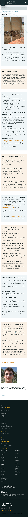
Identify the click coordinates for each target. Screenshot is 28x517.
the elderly (9, 140)
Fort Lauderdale (4, 478)
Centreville (3, 460)
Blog (7, 11)
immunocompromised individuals (12, 141)
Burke (2, 459)
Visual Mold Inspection (5, 428)
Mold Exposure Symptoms (6, 445)
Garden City (17, 465)
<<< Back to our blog (8, 362)
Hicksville (17, 469)
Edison (16, 452)
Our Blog (2, 439)
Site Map (3, 416)
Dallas (2, 465)
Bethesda (3, 471)
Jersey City (17, 453)
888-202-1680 (8, 510)
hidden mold (17, 333)
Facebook (4, 394)
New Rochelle (17, 471)
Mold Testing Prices (5, 409)
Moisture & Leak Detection (6, 426)
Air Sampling (3, 423)
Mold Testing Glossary (5, 435)
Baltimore (3, 470)
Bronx (16, 459)
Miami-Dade (3, 479)
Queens (16, 474)
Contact (2, 412)
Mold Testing (3, 422)
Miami (2, 481)
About (5, 407)
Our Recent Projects (5, 410)
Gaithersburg (3, 473)
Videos (2, 415)
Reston (2, 462)
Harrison (16, 468)
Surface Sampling (4, 425)
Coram (16, 463)
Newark (16, 455)
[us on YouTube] (2, 508)
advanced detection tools (8, 207)
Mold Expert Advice (5, 443)
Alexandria (3, 455)
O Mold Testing (18, 513)
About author (4, 395)
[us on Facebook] (9, 508)
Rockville (2, 474)
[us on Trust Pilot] (7, 508)
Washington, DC (4, 452)
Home (3, 11)
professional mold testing (17, 216)
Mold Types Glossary (5, 433)
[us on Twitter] (4, 508)
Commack (17, 462)
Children (4, 140)
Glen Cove (17, 466)
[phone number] (26, 2)
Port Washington (18, 473)
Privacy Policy (3, 413)
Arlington (3, 457)
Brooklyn (17, 460)
